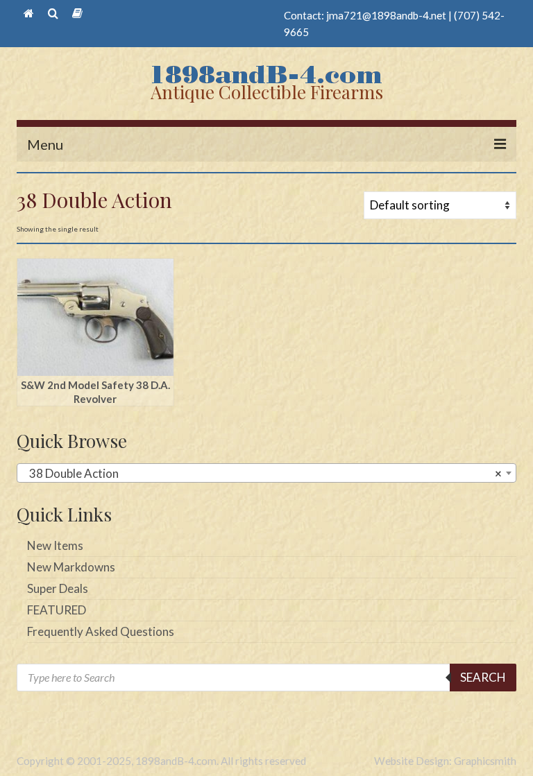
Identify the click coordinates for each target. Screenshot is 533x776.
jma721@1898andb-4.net (386, 15)
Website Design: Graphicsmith (445, 761)
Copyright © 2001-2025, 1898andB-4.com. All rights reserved (161, 761)
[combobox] (266, 473)
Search (483, 677)
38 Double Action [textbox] (262, 473)
